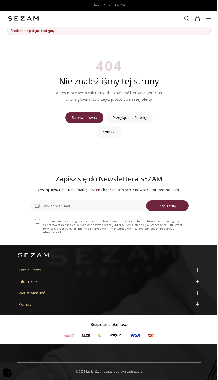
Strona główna (84, 117)
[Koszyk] (197, 18)
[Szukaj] (187, 18)
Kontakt (109, 131)
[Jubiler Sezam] (23, 18)
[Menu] (208, 18)
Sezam (94, 189)
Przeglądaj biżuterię (129, 117)
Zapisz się (167, 205)
